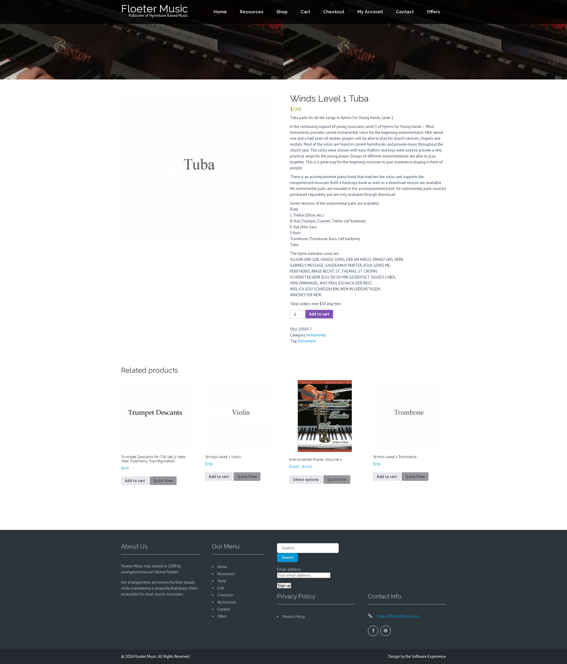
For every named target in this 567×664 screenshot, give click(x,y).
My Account (370, 11)
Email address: (289, 569)
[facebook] (373, 631)
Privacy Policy (293, 617)
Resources (251, 11)
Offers (433, 11)
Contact (405, 11)
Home (220, 11)
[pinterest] (385, 631)
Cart (305, 11)
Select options (306, 479)
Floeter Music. (146, 656)
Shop (282, 11)
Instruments (316, 335)
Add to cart (319, 314)
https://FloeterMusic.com (398, 616)
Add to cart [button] (135, 480)
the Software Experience (425, 656)
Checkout (333, 11)
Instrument (307, 341)
